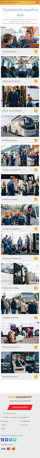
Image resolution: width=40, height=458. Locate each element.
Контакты (24, 425)
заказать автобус (20, 407)
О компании (25, 421)
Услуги (3, 425)
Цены (3, 429)
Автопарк (4, 421)
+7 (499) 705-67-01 (12, 2)
